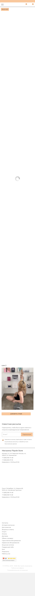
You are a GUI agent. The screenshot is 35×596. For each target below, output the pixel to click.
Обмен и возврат (7, 538)
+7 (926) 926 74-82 (7, 495)
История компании (8, 525)
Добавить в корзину (17, 256)
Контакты (5, 523)
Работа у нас (6, 553)
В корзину (17, 263)
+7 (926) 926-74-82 (7, 457)
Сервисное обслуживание (10, 542)
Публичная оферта (17, 568)
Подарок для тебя (8, 547)
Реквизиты (5, 551)
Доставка (5, 536)
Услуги (4, 531)
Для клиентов (6, 527)
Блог (3, 549)
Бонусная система (8, 545)
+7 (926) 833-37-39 (7, 460)
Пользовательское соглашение (17, 570)
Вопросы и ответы (8, 529)
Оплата (4, 534)
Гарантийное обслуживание (11, 540)
